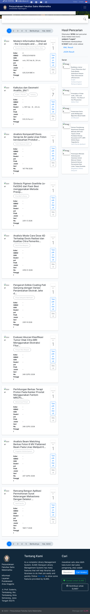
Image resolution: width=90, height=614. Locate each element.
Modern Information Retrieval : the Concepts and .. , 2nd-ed (30, 42)
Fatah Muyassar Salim (22, 144)
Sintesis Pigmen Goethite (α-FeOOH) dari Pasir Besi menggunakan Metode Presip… (29, 187)
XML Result (68, 47)
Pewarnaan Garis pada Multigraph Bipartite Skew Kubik (78, 114)
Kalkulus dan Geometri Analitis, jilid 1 (26, 89)
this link (41, 576)
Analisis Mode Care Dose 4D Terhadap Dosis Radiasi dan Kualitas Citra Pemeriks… (29, 238)
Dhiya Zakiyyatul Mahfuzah (24, 297)
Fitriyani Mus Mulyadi (22, 350)
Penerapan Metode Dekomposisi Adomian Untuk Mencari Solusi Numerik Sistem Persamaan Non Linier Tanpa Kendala (78, 160)
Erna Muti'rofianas (21, 196)
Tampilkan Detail (53, 60)
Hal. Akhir (46, 31)
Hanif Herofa (19, 503)
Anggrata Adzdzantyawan (23, 451)
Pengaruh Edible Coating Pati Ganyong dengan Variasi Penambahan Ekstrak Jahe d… (29, 289)
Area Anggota (8, 584)
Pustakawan (7, 581)
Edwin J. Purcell (20, 94)
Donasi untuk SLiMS (75, 580)
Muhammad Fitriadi (21, 402)
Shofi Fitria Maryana (21, 245)
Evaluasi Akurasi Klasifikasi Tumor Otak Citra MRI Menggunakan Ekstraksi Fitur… (28, 341)
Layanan (5, 578)
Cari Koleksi (81, 572)
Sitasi (53, 71)
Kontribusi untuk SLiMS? (76, 587)
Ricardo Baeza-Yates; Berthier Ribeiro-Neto (29, 48)
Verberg (33, 94)
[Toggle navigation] (85, 7)
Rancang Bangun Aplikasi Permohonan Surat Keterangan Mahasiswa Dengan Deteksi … (27, 495)
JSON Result (68, 52)
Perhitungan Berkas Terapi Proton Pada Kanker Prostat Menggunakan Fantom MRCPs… (28, 393)
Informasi (6, 575)
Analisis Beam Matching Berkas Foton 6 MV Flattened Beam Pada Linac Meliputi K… (29, 444)
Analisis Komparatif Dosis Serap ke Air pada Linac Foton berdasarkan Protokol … (29, 137)
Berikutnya (34, 31)
